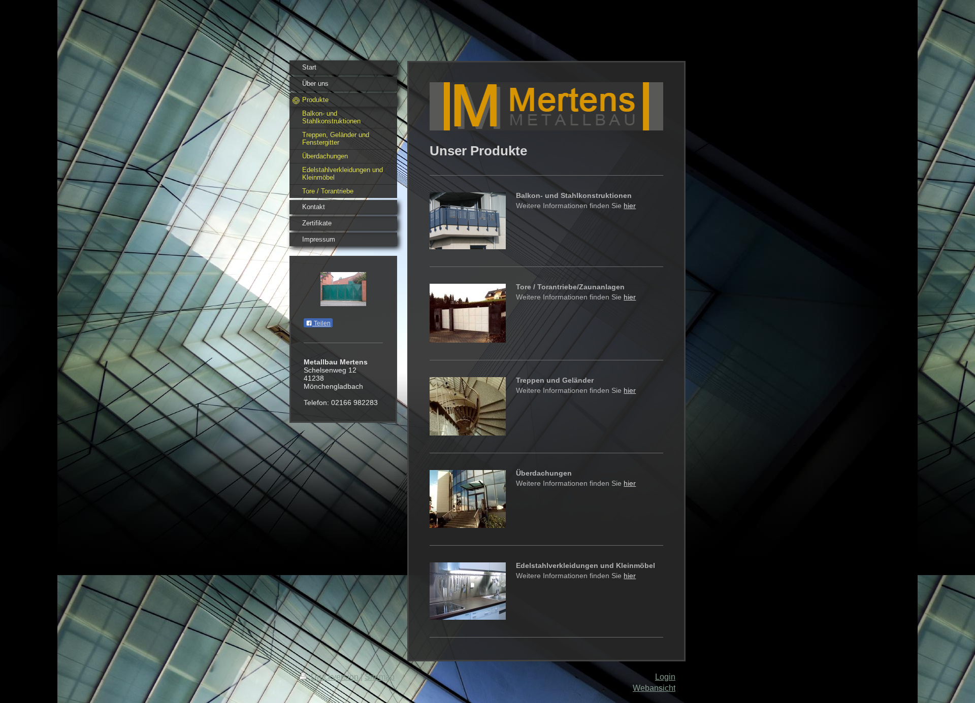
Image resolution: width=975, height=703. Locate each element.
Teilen (321, 323)
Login (665, 677)
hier (630, 206)
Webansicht (654, 688)
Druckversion (335, 677)
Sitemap (380, 677)
